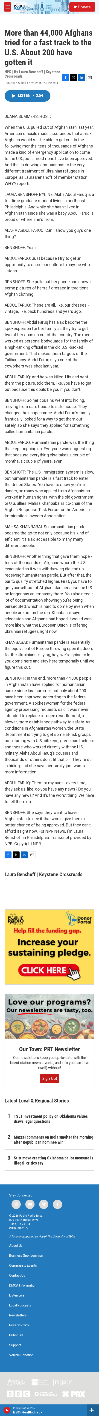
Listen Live (16, 1295)
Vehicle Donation (21, 1355)
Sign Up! (49, 1078)
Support (15, 1345)
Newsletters (18, 1315)
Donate (84, 7)
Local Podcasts (20, 1305)
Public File (16, 1335)
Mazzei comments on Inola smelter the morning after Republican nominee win (53, 1140)
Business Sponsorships (26, 1255)
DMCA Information (22, 1285)
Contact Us (17, 1275)
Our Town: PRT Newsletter (49, 1049)
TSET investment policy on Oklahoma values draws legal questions (51, 1119)
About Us (16, 1245)
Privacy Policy (19, 1325)
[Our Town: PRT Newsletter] (49, 1016)
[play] (7, 1410)
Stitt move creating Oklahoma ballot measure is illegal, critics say (53, 1160)
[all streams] (93, 1410)
